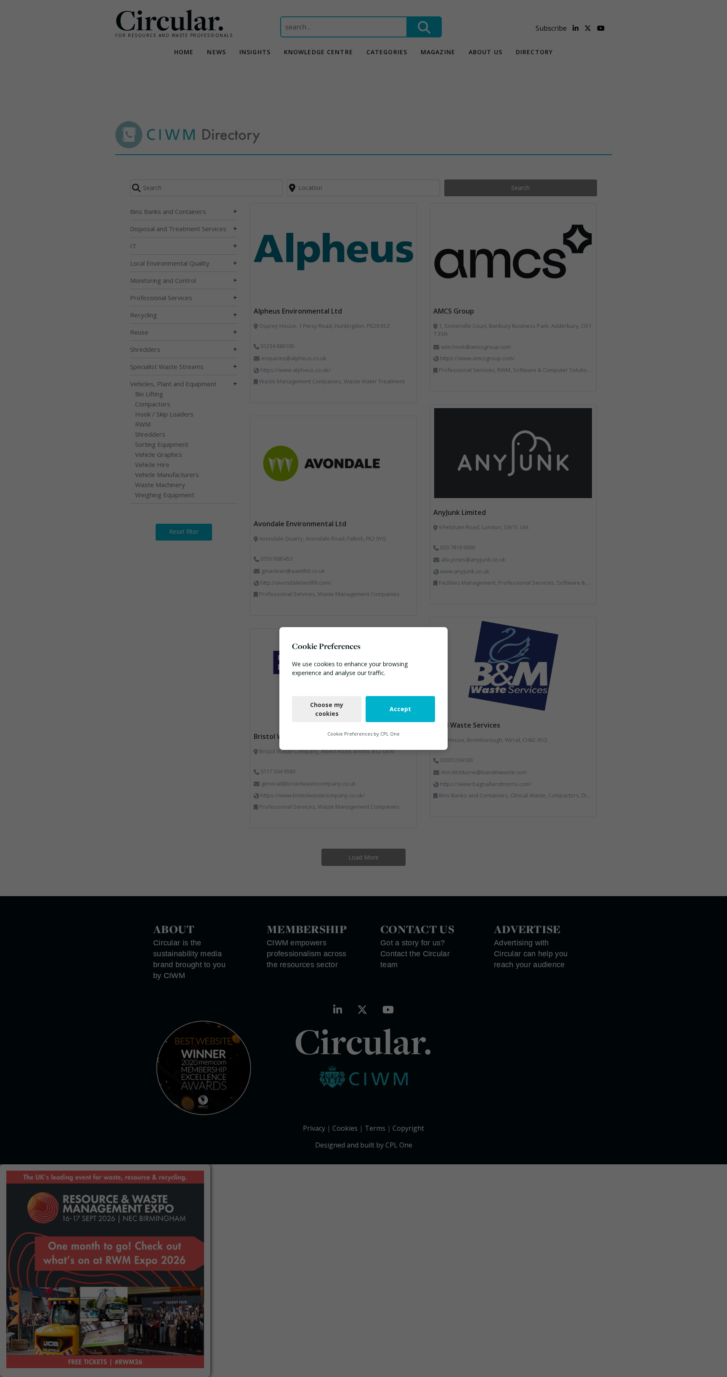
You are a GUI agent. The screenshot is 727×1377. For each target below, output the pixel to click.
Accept (400, 709)
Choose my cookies (326, 709)
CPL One (390, 734)
